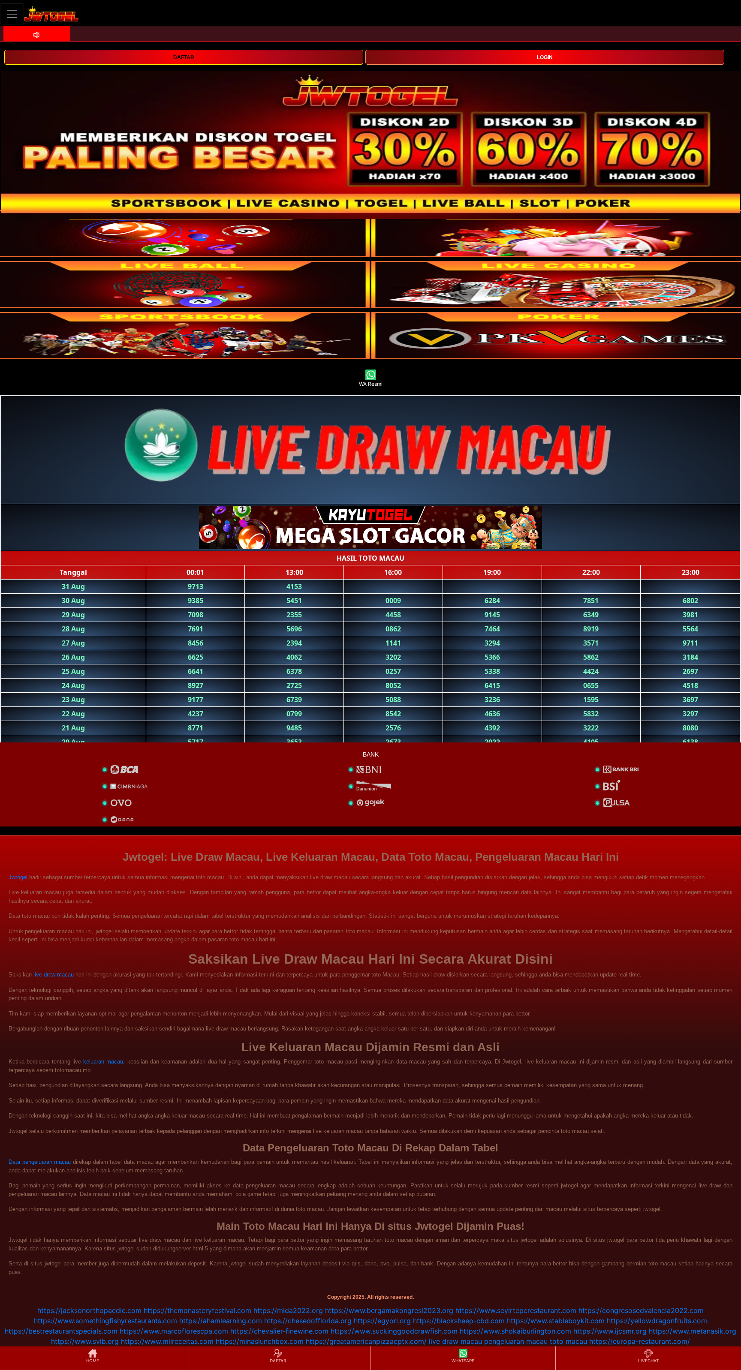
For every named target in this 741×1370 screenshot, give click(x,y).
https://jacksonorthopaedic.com (89, 1310)
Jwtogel (18, 877)
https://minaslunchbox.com (260, 1341)
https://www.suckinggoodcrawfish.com (394, 1331)
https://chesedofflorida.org (308, 1320)
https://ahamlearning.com (220, 1320)
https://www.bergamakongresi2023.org (389, 1310)
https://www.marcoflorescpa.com (174, 1331)
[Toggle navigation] (12, 13)
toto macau (568, 1341)
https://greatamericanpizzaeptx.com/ (366, 1341)
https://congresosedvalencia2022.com (641, 1310)
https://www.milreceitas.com (167, 1341)
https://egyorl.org (382, 1320)
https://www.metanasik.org (692, 1331)
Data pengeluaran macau (40, 1162)
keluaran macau (103, 1061)
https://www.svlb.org (85, 1341)
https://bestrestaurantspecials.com (61, 1331)
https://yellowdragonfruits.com (657, 1320)
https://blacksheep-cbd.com (459, 1320)
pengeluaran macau (516, 1341)
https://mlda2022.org (288, 1310)
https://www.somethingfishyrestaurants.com (105, 1320)
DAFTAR (183, 57)
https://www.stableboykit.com (556, 1320)
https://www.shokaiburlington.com (515, 1331)
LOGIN (545, 57)
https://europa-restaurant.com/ (639, 1341)
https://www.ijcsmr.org (610, 1331)
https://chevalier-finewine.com (279, 1331)
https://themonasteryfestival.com (197, 1310)
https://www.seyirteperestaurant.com (515, 1310)
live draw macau (53, 974)
